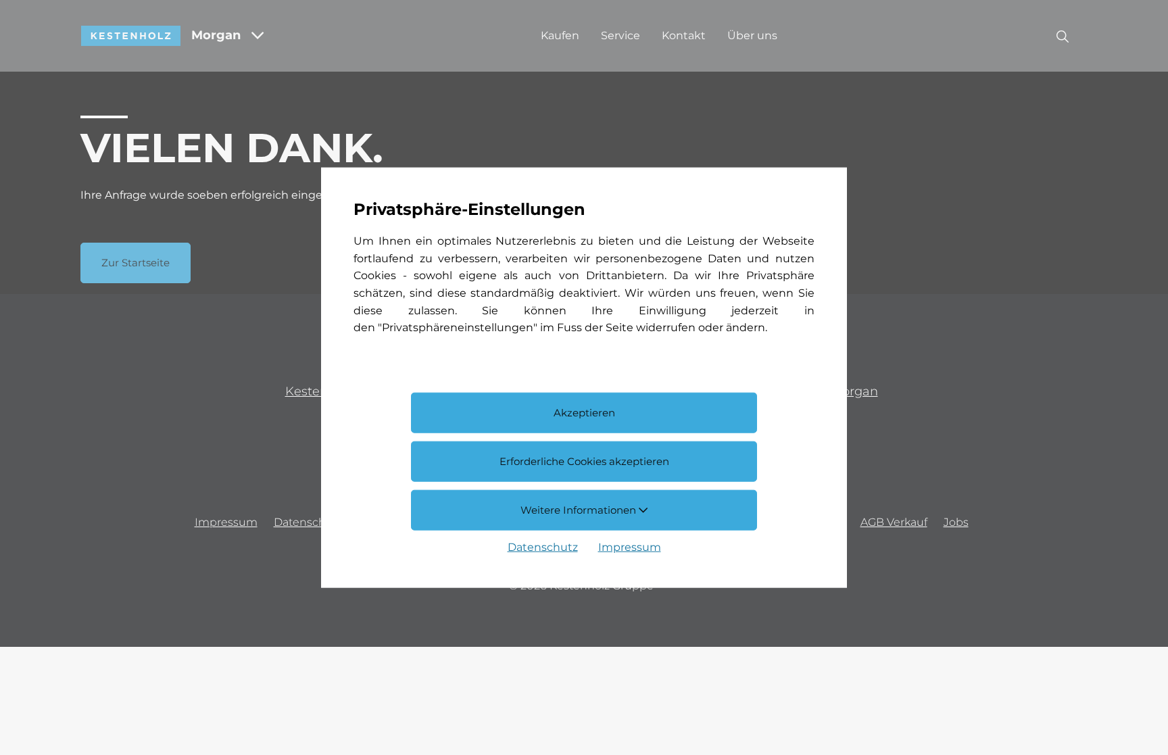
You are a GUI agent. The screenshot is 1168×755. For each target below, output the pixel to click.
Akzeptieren (584, 412)
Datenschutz (543, 546)
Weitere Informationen (579, 509)
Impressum (629, 546)
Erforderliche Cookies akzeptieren (584, 461)
